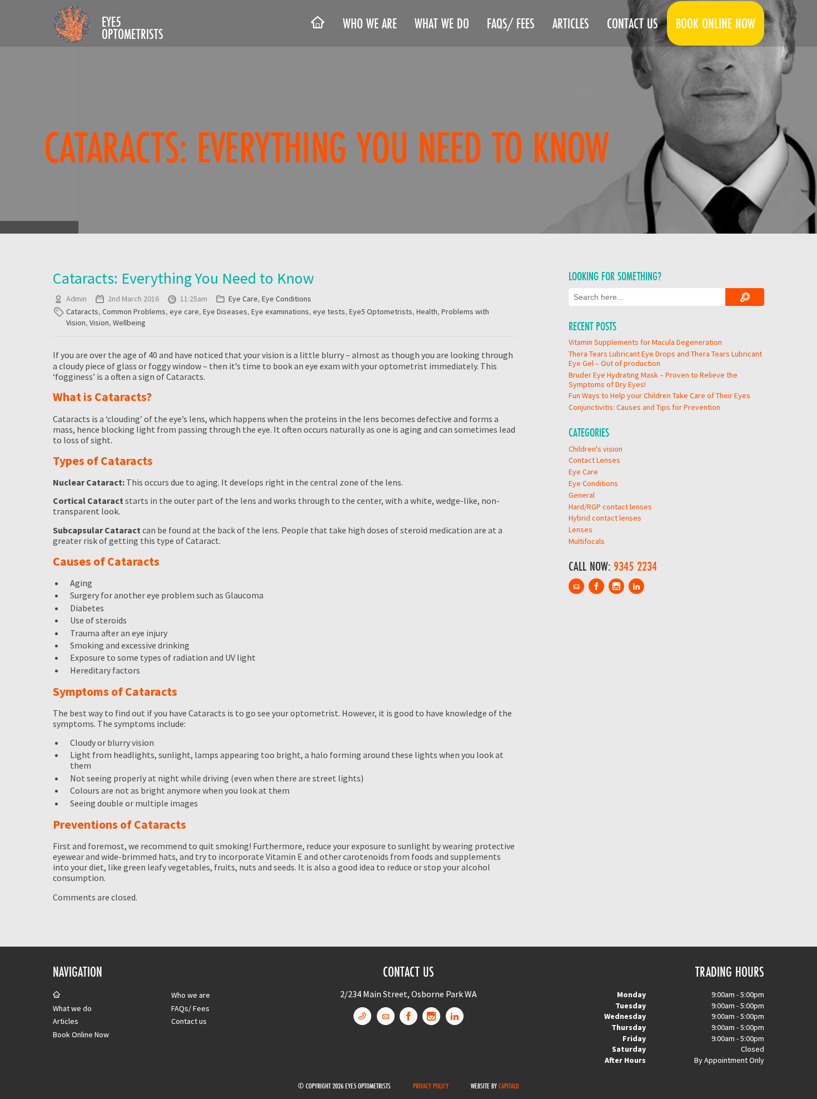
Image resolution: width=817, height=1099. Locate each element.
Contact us (632, 23)
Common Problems (134, 311)
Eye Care (243, 299)
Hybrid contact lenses (605, 518)
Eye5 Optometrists (132, 28)
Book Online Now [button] (715, 23)
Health (426, 311)
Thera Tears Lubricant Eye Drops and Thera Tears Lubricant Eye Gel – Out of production (665, 358)
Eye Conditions (286, 299)
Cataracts (82, 311)
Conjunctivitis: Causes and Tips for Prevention (644, 407)
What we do (442, 23)
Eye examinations (280, 311)
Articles (570, 23)
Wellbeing (129, 323)
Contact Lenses (594, 460)
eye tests (329, 311)
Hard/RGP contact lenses (610, 507)
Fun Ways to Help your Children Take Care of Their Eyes (659, 395)
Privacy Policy (431, 1086)
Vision (99, 323)
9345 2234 (635, 566)
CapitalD (509, 1086)
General (582, 495)
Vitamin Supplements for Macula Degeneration (645, 342)
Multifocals (587, 541)
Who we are (370, 23)
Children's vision (595, 449)
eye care (184, 311)
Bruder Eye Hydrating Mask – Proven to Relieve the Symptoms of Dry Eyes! (653, 379)
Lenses (580, 529)
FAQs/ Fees (511, 23)
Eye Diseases (225, 311)
